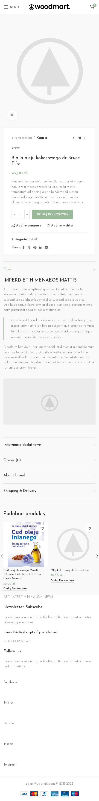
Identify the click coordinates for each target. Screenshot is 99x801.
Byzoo (16, 148)
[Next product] (84, 138)
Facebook (10, 682)
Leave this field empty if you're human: (30, 632)
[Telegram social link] (47, 247)
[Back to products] (79, 138)
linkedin (8, 744)
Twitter (8, 702)
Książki (42, 138)
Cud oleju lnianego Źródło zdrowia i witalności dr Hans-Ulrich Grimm (22, 574)
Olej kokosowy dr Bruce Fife (70, 570)
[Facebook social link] (23, 247)
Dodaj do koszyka (52, 214)
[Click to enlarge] (12, 115)
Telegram (9, 764)
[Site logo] (49, 7)
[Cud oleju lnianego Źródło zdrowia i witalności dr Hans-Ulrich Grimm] (25, 544)
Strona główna (22, 138)
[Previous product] (73, 138)
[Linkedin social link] (41, 247)
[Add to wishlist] (42, 528)
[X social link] (29, 247)
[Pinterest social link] (35, 247)
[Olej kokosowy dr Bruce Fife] (73, 544)
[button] (15, 589)
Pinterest (9, 723)
